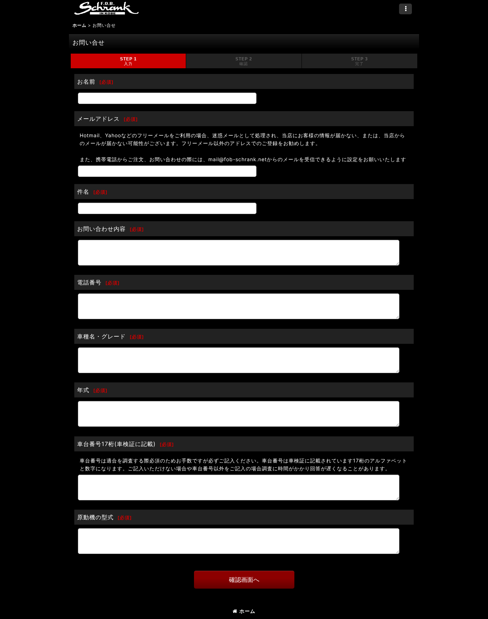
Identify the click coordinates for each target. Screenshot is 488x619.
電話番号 (89, 282)
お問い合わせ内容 (101, 228)
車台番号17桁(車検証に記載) (116, 443)
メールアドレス (98, 118)
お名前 (86, 81)
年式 (83, 389)
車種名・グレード (101, 336)
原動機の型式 (95, 517)
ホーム (247, 611)
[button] (405, 9)
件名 (83, 191)
